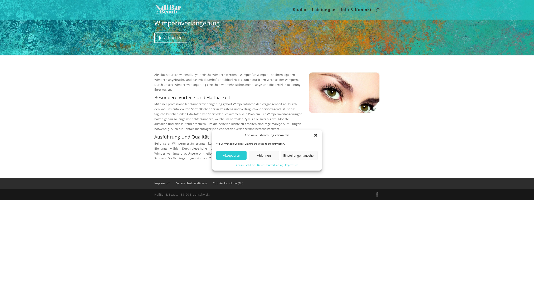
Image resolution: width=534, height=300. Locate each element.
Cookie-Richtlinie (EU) (228, 183)
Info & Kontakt (356, 10)
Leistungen (324, 10)
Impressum (291, 165)
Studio (299, 10)
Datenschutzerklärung (270, 165)
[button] (316, 135)
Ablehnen (264, 155)
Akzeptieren (231, 155)
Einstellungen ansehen (299, 155)
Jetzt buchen (171, 37)
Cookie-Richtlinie (245, 165)
